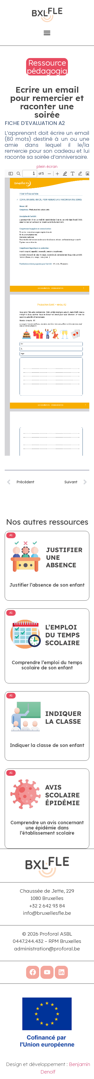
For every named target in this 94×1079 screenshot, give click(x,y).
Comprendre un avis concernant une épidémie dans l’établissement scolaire (47, 828)
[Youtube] (47, 972)
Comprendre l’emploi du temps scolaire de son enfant (47, 665)
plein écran (47, 166)
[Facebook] (32, 972)
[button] (47, 32)
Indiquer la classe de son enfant (47, 745)
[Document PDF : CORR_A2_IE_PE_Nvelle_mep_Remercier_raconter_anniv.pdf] (47, 312)
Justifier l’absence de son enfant (47, 585)
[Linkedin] (61, 972)
